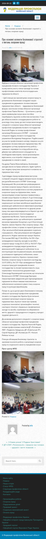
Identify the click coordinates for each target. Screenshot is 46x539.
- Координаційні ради (11, 491)
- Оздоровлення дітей (11, 504)
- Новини (5, 480)
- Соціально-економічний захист (15, 509)
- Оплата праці (8, 512)
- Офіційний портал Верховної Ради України (20, 528)
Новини (17, 26)
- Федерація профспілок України (15, 517)
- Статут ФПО (7, 486)
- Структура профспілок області (15, 489)
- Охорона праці (8, 501)
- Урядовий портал (10, 525)
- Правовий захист (9, 507)
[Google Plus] (17, 3)
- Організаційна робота (11, 499)
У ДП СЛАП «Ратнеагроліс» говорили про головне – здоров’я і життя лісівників (23, 446)
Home (7, 26)
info (10, 48)
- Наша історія (8, 483)
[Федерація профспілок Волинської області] (22, 9)
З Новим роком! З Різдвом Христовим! (23, 442)
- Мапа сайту (7, 478)
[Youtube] (14, 3)
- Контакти (6, 494)
